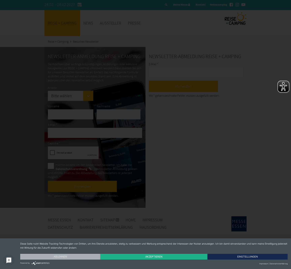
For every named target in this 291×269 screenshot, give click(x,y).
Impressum (263, 264)
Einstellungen (247, 256)
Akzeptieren (153, 256)
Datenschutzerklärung (279, 264)
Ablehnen (60, 256)
